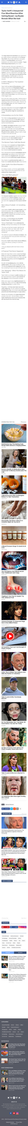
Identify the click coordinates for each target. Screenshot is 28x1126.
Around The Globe (12, 938)
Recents (20, 952)
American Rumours (8, 7)
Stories (8, 947)
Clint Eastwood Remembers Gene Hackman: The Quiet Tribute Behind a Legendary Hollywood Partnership (12, 831)
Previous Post (5, 918)
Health (11, 940)
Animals (21, 936)
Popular (8, 952)
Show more (24, 813)
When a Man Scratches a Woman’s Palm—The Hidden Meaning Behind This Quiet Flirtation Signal (17, 1053)
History (15, 940)
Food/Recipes (5, 940)
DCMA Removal (14, 1123)
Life (19, 940)
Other (14, 942)
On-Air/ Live (8, 942)
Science (3, 947)
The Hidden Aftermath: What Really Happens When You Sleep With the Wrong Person (17, 1045)
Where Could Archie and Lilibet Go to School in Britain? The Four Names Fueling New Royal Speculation (17, 1087)
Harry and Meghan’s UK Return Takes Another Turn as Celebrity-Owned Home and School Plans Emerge (17, 958)
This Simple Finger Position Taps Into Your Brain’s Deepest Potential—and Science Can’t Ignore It (17, 1060)
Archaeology (4, 938)
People (18, 942)
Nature (23, 940)
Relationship (18, 945)
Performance (4, 945)
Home (2, 7)
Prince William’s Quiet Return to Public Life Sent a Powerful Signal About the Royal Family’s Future (16, 1080)
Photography (11, 945)
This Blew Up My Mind (16, 947)
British (19, 938)
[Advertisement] (14, 38)
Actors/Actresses (5, 936)
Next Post (23, 918)
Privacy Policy (19, 1122)
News (3, 942)
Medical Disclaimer (10, 1122)
